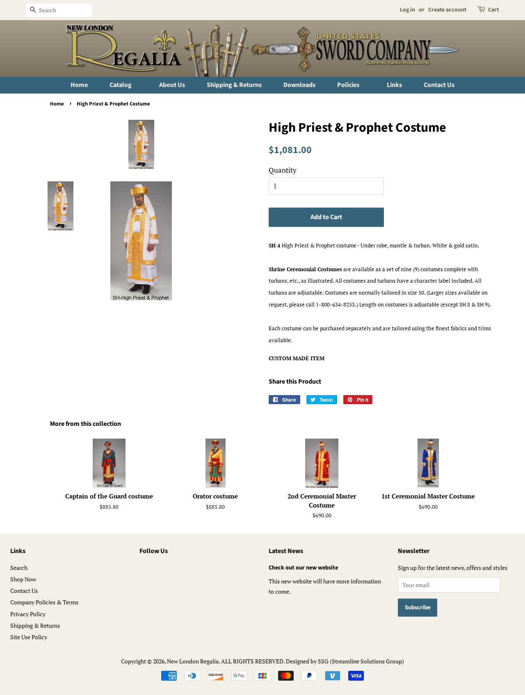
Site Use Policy (28, 637)
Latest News (286, 551)
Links (394, 84)
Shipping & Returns (234, 84)
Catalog (121, 84)
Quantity (283, 170)
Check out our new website (303, 567)
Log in (407, 10)
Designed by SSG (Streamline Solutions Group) (345, 661)
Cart (493, 10)
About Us (172, 84)
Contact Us (439, 84)
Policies (349, 84)
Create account (447, 10)
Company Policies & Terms (44, 602)
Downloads (299, 84)
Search (18, 568)
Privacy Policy (28, 614)
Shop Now (23, 579)
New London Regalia (193, 661)
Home (79, 84)
